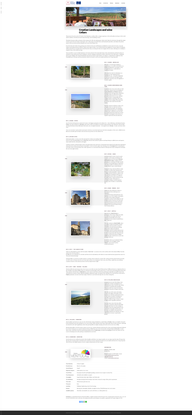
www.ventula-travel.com (113, 358)
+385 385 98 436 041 (108, 356)
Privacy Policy (119, 412)
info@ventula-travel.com (113, 355)
